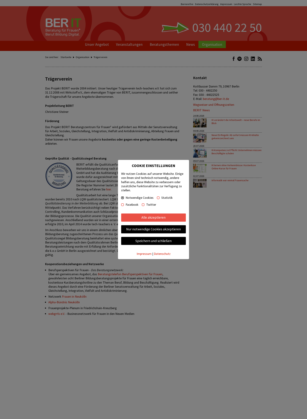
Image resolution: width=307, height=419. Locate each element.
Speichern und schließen (153, 241)
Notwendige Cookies (140, 197)
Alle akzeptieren (153, 217)
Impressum (144, 254)
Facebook (132, 204)
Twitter (151, 204)
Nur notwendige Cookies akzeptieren (153, 229)
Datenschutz (162, 254)
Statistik (167, 197)
